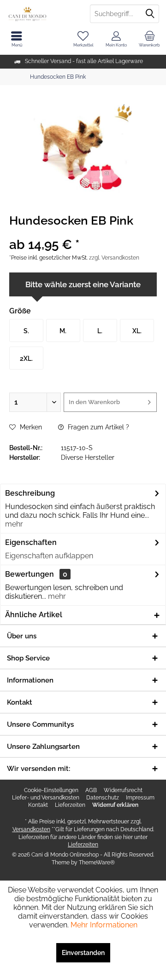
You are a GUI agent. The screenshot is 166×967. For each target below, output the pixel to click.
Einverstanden (83, 952)
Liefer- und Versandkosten (45, 797)
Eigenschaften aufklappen (49, 555)
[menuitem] (149, 39)
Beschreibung (30, 493)
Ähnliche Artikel (33, 614)
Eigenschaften (31, 542)
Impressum (140, 797)
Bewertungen (29, 574)
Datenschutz (102, 797)
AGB (91, 790)
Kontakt (38, 805)
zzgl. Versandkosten (114, 258)
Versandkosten (31, 829)
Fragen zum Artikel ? (97, 427)
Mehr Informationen (104, 925)
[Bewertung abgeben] (83, 232)
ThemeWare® (97, 862)
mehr (14, 524)
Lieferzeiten (70, 805)
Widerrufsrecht (123, 790)
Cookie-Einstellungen (51, 790)
